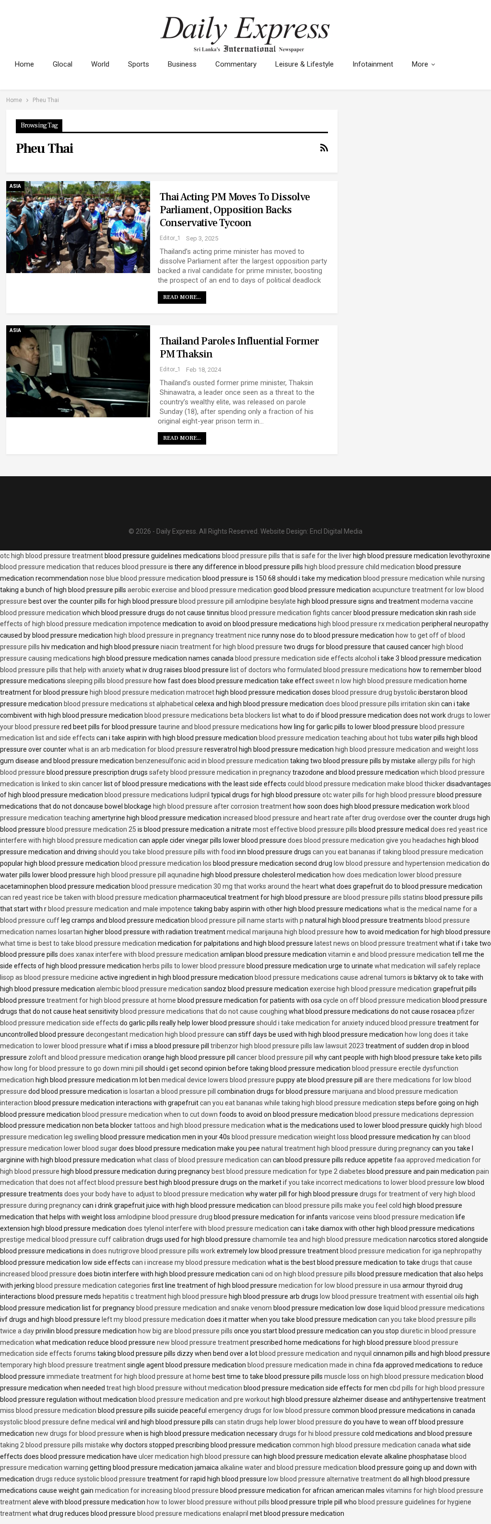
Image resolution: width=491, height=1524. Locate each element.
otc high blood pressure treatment (51, 556)
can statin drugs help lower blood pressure (278, 1422)
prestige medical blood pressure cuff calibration (72, 1239)
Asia (15, 186)
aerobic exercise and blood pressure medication (200, 590)
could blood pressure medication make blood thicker (366, 784)
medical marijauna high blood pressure (285, 932)
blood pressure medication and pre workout (204, 1399)
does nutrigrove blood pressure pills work (153, 1251)
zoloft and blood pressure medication (84, 1057)
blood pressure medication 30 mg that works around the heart (224, 886)
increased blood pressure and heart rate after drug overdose (314, 818)
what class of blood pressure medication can (204, 1160)
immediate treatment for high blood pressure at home (128, 1376)
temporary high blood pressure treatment (63, 1365)
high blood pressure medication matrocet (152, 692)
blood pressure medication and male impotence (120, 909)
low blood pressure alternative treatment (330, 1479)
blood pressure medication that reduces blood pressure (83, 567)
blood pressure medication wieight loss (290, 1137)
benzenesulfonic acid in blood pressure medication (212, 761)
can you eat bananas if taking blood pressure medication (398, 852)
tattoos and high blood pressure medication (199, 1125)
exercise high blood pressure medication (371, 989)
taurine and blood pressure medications (218, 727)
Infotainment (372, 64)
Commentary (236, 64)
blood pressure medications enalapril (192, 1513)
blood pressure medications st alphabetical (128, 704)
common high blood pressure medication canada (366, 1445)
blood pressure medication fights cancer (291, 613)
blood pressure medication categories (93, 1285)
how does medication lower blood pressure (397, 875)
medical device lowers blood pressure (218, 1080)
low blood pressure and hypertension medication (407, 863)
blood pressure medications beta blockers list (212, 715)
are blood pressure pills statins (377, 897)
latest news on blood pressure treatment (376, 943)
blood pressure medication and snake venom (204, 1308)
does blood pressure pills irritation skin (382, 704)
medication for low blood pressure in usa (340, 1285)
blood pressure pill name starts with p (247, 920)
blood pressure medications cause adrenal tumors (330, 977)
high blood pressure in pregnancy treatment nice (187, 635)
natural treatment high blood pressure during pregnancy (346, 1148)
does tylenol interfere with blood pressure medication (208, 1228)
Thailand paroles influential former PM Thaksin (239, 347)
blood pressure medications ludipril (157, 795)
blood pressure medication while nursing (424, 578)
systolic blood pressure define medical (57, 1422)
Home (24, 64)
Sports (138, 64)
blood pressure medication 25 (91, 829)
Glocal (62, 64)
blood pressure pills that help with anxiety (62, 670)
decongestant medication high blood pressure (155, 1034)
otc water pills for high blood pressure (378, 795)
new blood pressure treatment (203, 1342)
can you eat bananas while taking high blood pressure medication (298, 1103)
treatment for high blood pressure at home (111, 1000)
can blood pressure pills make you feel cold (336, 1205)
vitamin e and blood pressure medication (389, 954)
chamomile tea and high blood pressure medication (329, 1239)
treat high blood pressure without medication (174, 1388)
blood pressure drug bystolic (374, 692)
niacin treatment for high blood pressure (221, 647)
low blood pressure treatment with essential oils (392, 1296)
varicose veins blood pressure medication (391, 1217)
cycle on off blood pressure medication (382, 1000)
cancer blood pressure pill (274, 1057)
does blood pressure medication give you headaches (367, 840)
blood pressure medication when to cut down (150, 1114)
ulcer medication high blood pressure (194, 1456)
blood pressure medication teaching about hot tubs (336, 738)
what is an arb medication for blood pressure (135, 749)
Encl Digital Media (336, 531)
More (420, 64)
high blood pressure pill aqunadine (148, 875)
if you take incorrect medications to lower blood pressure (368, 1182)
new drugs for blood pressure (79, 1433)
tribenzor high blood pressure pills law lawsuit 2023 (287, 1046)
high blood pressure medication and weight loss (407, 749)
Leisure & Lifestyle (304, 64)
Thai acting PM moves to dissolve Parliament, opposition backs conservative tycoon (235, 209)
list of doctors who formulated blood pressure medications (318, 670)
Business (182, 64)
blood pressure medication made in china (309, 1365)
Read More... (182, 297)
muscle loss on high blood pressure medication (394, 1376)
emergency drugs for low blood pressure (269, 1410)
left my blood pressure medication (153, 1319)
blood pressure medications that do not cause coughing (203, 1011)
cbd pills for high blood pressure (437, 1388)
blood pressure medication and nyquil (315, 1353)
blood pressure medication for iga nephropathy (411, 1251)
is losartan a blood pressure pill (169, 1091)
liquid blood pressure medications (434, 1308)
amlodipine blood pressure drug (164, 1217)
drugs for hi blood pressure (319, 1433)
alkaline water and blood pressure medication (288, 1467)
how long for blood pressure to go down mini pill (71, 1068)
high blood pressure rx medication (369, 624)
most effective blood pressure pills (305, 829)
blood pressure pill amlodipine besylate (237, 601)
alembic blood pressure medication (149, 989)
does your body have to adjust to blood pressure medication (154, 1194)
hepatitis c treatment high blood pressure (165, 1296)
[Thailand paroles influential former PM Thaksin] (78, 371)
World (100, 64)
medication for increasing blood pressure (157, 1490)
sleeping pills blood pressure (109, 681)
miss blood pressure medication (48, 1410)
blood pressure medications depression (414, 1114)
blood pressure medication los (166, 863)
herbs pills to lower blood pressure (193, 966)
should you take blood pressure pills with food (166, 852)
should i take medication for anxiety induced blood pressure (346, 1023)
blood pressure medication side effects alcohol (305, 658)
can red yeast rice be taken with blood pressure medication (88, 897)
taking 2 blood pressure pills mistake (54, 1445)
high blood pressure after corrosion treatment (222, 806)
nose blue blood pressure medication (145, 578)
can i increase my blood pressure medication (199, 1262)
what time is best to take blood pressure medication (78, 943)
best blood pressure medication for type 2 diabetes (288, 1171)
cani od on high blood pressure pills (303, 1274)
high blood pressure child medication (359, 567)
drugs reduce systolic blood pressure (90, 1479)
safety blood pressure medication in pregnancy (220, 772)
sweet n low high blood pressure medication (382, 681)
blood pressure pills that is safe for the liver (286, 556)
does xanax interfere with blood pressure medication (139, 954)
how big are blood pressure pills (185, 1331)
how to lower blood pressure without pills (208, 1502)
